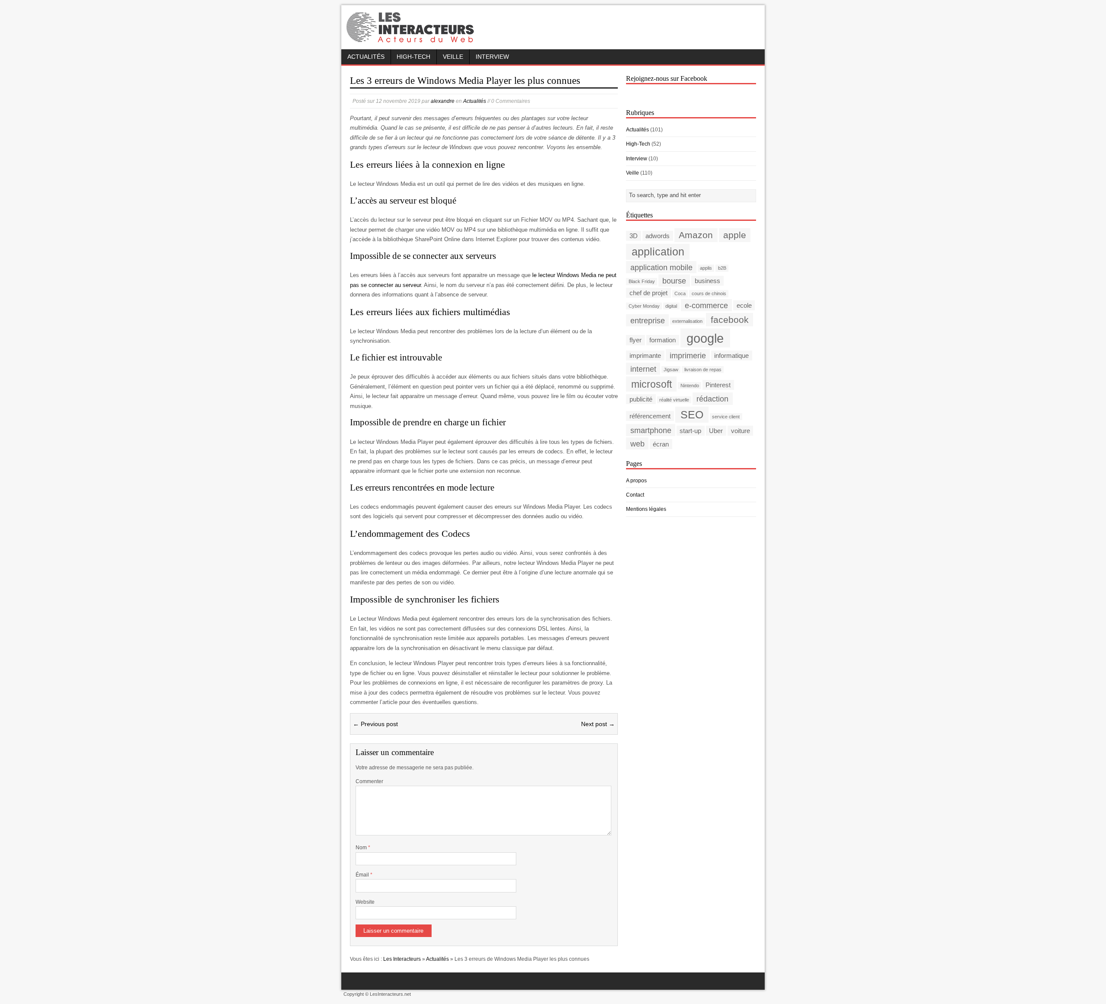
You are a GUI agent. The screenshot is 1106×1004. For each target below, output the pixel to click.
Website (365, 902)
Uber (716, 430)
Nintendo (689, 385)
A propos (636, 481)
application (658, 252)
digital (671, 306)
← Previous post (375, 723)
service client (726, 416)
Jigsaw (671, 369)
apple (734, 235)
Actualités (366, 57)
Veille (453, 57)
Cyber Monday (644, 306)
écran (661, 444)
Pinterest (718, 385)
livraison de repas (702, 369)
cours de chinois (709, 293)
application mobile (661, 266)
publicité (640, 399)
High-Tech (413, 57)
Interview (492, 57)
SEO (691, 415)
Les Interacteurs (402, 959)
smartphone (650, 430)
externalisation (687, 321)
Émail (363, 875)
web (637, 443)
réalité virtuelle (674, 399)
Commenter (369, 781)
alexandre (442, 101)
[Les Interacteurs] (411, 40)
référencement (650, 416)
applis (706, 268)
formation (662, 340)
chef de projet (648, 292)
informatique (731, 355)
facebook (730, 320)
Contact (635, 495)
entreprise (647, 320)
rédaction (712, 398)
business (707, 280)
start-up (690, 430)
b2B (722, 268)
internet (643, 368)
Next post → (598, 723)
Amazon (696, 235)
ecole (744, 305)
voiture (740, 430)
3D (633, 235)
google (705, 338)
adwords (657, 235)
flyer (635, 340)
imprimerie (688, 355)
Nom (362, 848)
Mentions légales (646, 509)
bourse (674, 280)
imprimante (645, 355)
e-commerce (706, 304)
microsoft (651, 383)
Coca (680, 293)
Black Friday (642, 281)
